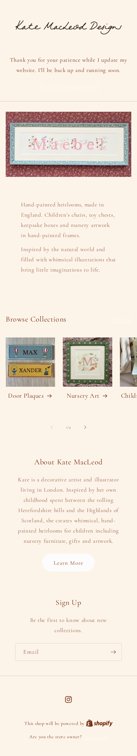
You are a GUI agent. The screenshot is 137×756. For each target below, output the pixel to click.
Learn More (68, 562)
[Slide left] (51, 427)
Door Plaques (26, 396)
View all (121, 319)
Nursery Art (83, 396)
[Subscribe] (113, 652)
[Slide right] (85, 427)
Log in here (95, 737)
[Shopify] (99, 723)
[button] (68, 87)
